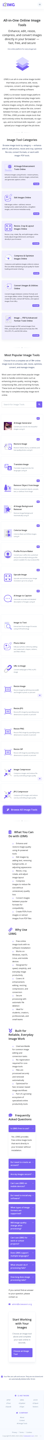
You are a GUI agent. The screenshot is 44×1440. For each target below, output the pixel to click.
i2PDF (8, 1400)
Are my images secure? (22, 1174)
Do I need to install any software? (22, 1197)
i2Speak (8, 1407)
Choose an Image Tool (21, 1352)
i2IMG (22, 1400)
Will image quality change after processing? (22, 1225)
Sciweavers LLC (28, 1436)
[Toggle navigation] (39, 4)
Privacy (14, 1432)
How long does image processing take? (22, 1278)
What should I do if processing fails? (22, 1266)
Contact (22, 1420)
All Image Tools (22, 1423)
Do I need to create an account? (22, 1164)
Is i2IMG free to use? (22, 1128)
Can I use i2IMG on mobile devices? (22, 1185)
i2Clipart (35, 1403)
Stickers (35, 1407)
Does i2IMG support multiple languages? (22, 1254)
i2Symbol (22, 1403)
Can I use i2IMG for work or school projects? (22, 1240)
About (22, 1417)
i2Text (8, 1403)
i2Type (22, 1407)
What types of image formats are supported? (22, 1210)
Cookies (29, 1432)
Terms (21, 1432)
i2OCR (35, 1400)
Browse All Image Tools (24, 809)
